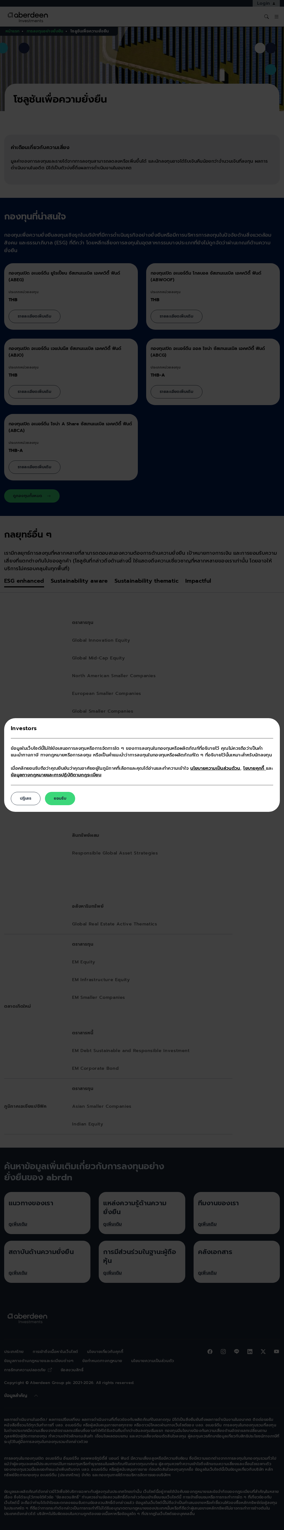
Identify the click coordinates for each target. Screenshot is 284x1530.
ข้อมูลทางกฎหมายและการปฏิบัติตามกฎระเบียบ (56, 775)
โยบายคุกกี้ (254, 768)
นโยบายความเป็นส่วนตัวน (215, 768)
